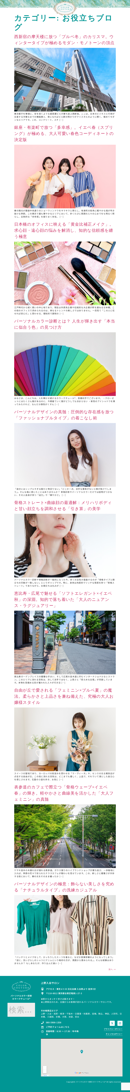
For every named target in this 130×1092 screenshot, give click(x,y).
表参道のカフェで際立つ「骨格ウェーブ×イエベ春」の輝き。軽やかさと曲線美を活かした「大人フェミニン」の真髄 (64, 793)
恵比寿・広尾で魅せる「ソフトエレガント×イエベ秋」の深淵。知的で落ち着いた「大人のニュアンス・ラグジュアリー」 (63, 599)
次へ (112, 969)
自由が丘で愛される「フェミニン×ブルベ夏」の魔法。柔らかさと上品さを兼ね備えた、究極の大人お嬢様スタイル (64, 696)
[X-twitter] (112, 1023)
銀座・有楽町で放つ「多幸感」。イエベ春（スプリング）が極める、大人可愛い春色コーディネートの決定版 (64, 133)
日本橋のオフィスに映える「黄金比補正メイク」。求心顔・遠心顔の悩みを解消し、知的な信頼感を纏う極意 (64, 230)
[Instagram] (120, 1023)
